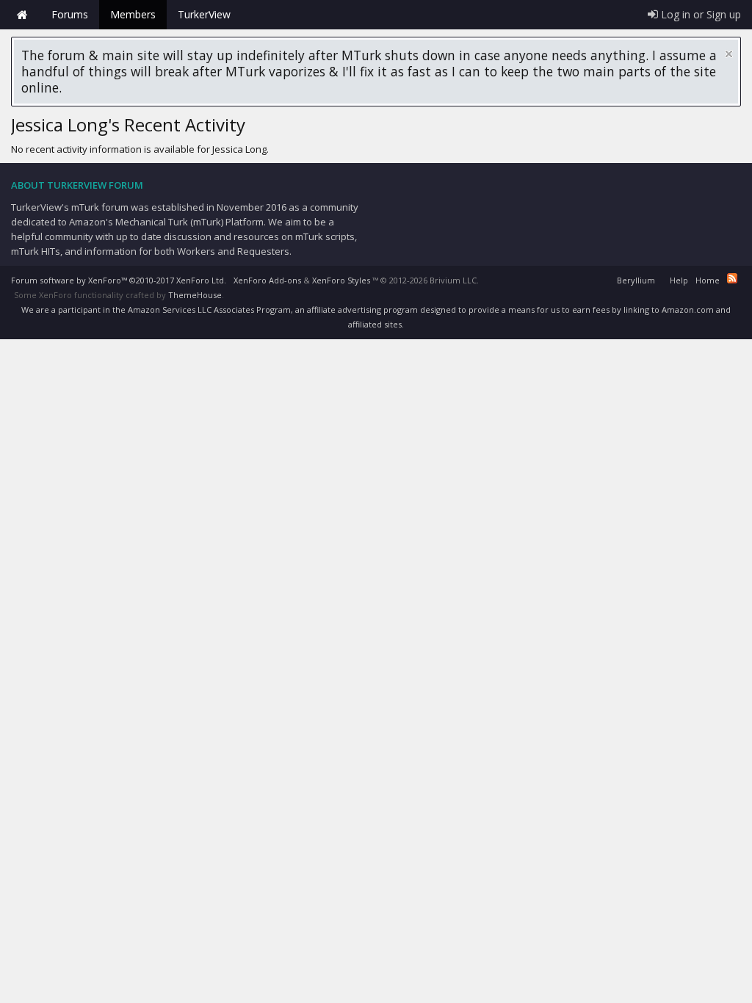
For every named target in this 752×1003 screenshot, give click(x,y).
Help (679, 280)
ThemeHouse (195, 294)
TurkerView (204, 14)
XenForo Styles (341, 280)
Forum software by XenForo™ (118, 280)
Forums (69, 14)
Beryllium (636, 280)
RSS (732, 278)
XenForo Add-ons (267, 280)
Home (22, 14)
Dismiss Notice (728, 53)
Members (133, 14)
